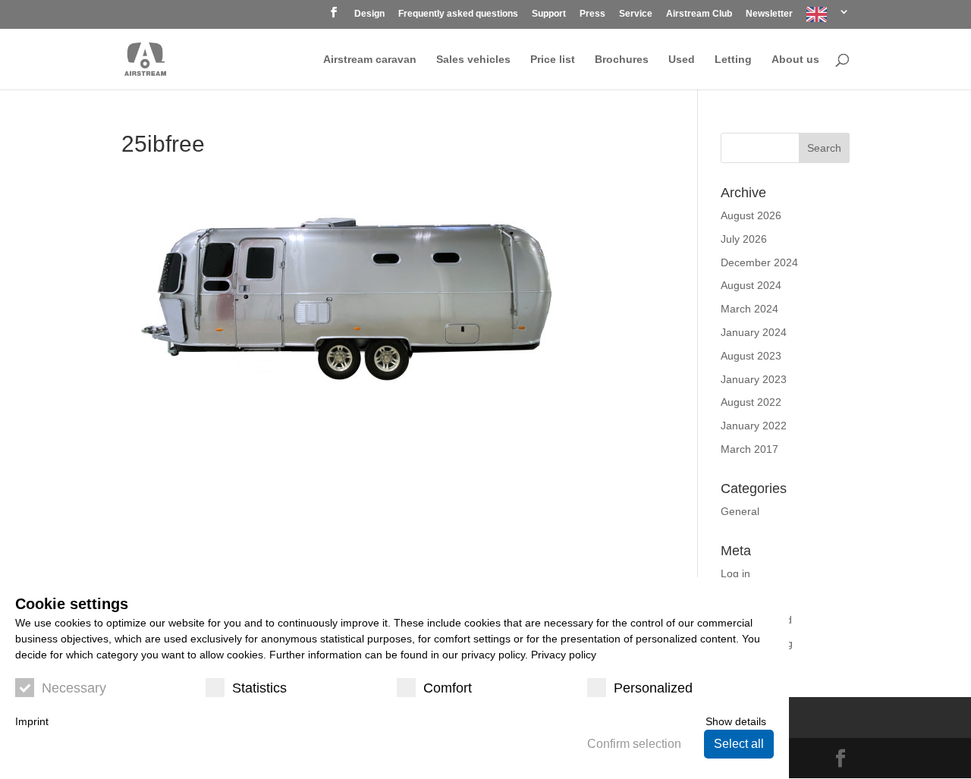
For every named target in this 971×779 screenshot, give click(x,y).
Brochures (622, 59)
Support (549, 14)
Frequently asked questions (458, 14)
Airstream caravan (369, 59)
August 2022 (751, 402)
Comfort (447, 688)
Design (369, 14)
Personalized (653, 688)
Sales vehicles (473, 59)
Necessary (74, 688)
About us (795, 59)
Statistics (259, 688)
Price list (552, 59)
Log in (735, 573)
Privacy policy (563, 655)
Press (592, 14)
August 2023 (751, 356)
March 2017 (749, 449)
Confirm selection (634, 743)
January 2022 (754, 425)
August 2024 (751, 285)
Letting (733, 59)
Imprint (32, 721)
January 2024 (754, 332)
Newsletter (769, 14)
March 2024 (749, 309)
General (740, 511)
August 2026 (751, 215)
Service (635, 14)
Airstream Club (699, 14)
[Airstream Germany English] (828, 18)
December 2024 (759, 262)
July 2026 (744, 239)
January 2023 (754, 379)
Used (681, 59)
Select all (739, 743)
